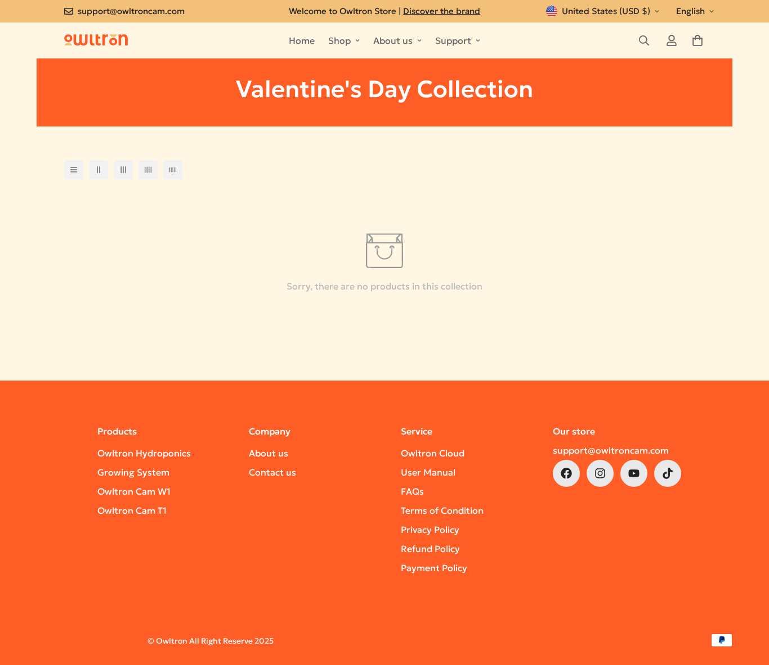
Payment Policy (434, 567)
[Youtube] (633, 473)
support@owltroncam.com (611, 450)
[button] (697, 40)
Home (302, 40)
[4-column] (148, 169)
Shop (339, 40)
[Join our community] (566, 473)
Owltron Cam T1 (132, 510)
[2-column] (98, 169)
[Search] (644, 40)
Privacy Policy (430, 529)
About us (393, 40)
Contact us (272, 472)
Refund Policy (430, 548)
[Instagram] (600, 473)
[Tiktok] (667, 473)
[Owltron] (96, 40)
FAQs (412, 491)
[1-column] (73, 169)
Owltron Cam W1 (134, 491)
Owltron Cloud (432, 453)
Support (453, 40)
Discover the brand (441, 11)
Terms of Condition (442, 510)
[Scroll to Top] (747, 604)
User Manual (428, 472)
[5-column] (172, 169)
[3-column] (123, 169)
